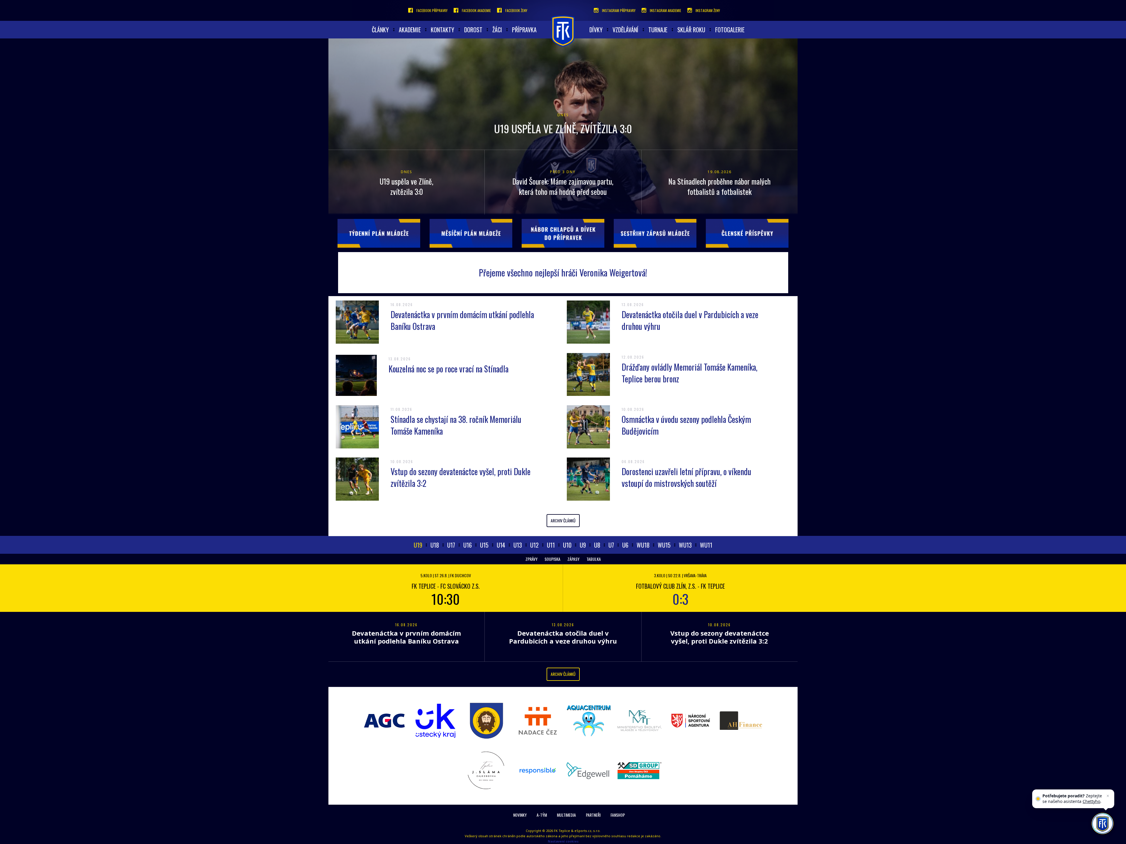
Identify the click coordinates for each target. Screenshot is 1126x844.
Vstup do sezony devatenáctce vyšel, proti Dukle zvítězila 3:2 (460, 477)
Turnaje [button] (657, 29)
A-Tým (542, 815)
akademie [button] (410, 29)
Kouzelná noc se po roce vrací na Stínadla (448, 369)
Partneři (593, 815)
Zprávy (531, 559)
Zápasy (573, 559)
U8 (597, 545)
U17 (451, 545)
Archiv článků (563, 520)
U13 (517, 545)
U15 (484, 545)
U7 (611, 545)
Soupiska (552, 559)
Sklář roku (691, 29)
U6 (625, 545)
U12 (534, 545)
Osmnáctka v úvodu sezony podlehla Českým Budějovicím (686, 425)
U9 (583, 545)
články (380, 29)
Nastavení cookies (563, 841)
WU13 (685, 545)
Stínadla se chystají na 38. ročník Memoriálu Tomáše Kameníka (456, 425)
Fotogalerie (730, 29)
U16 (467, 545)
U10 (567, 545)
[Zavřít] (1108, 796)
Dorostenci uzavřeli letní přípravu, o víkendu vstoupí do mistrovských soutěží (686, 477)
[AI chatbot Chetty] (1103, 823)
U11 (551, 545)
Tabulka (593, 559)
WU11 (706, 545)
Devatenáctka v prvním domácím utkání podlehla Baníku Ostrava (462, 320)
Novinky (520, 815)
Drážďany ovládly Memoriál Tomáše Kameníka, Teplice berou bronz (689, 373)
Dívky (596, 29)
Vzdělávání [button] (625, 29)
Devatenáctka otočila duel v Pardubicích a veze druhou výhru (690, 320)
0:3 (680, 599)
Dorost (473, 29)
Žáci (497, 29)
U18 (434, 545)
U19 (418, 545)
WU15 (664, 545)
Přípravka (524, 29)
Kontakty (442, 29)
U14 (501, 545)
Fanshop (618, 815)
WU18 (643, 545)
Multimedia (566, 815)
